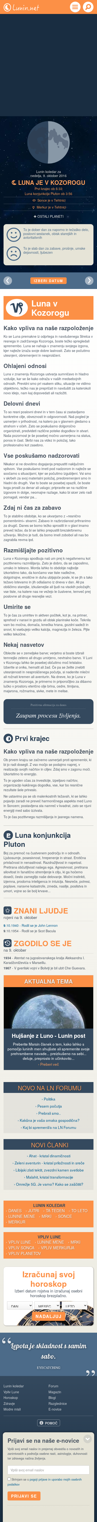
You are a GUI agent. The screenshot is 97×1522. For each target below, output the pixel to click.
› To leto (78, 1210)
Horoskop (11, 1397)
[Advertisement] (48, 65)
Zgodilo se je (43, 943)
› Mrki (45, 1216)
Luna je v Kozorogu (48, 182)
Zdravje (9, 1403)
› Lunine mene (20, 1216)
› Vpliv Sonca (20, 1248)
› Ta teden (54, 1210)
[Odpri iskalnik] (88, 7)
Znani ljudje (41, 910)
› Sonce (64, 1216)
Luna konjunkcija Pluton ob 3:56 (48, 193)
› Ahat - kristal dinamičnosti (48, 1155)
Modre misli (12, 1409)
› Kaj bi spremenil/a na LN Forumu (48, 1127)
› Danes (14, 1210)
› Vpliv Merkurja (56, 1248)
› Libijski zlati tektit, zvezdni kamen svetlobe (48, 1169)
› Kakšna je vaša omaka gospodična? (49, 1120)
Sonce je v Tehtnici (49, 200)
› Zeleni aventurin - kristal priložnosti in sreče (48, 1162)
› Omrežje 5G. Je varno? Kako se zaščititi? (48, 1184)
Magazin (54, 1391)
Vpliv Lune (11, 1391)
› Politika (48, 1098)
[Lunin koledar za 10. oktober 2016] (89, 280)
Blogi (52, 1397)
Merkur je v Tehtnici (49, 207)
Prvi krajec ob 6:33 (48, 188)
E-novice (54, 1409)
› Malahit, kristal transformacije (48, 1177)
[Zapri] (87, 1439)
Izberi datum (48, 280)
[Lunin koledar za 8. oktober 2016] (8, 280)
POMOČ (51, 1423)
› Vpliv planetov (23, 1253)
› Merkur (15, 1222)
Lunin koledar (14, 1386)
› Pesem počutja (48, 1106)
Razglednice (57, 1403)
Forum (53, 1386)
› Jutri (32, 1210)
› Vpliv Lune (18, 1242)
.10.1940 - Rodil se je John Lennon (31, 925)
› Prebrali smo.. (48, 1113)
